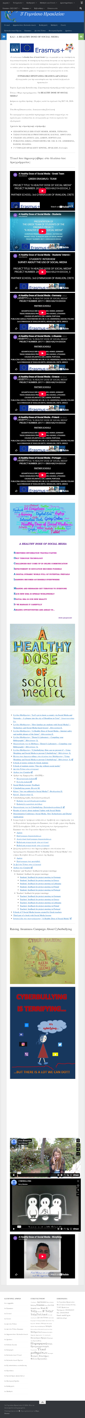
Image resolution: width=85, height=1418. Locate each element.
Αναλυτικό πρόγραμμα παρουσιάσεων (34, 839)
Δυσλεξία (51, 1318)
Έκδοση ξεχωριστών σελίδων (29, 804)
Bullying (33, 1305)
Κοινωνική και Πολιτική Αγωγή (39, 1329)
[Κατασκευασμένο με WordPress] (19, 1411)
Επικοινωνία (53, 8)
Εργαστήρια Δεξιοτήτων (15, 1376)
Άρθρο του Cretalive (22, 772)
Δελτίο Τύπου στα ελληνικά (26, 769)
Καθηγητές (31, 3)
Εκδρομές (10, 1350)
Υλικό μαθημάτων (39, 1351)
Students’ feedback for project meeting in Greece (39, 880)
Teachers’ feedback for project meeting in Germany (40, 896)
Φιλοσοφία (50, 1353)
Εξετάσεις (10, 1370)
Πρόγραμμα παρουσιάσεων (29, 835)
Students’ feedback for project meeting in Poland (39, 886)
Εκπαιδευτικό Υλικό (14, 1355)
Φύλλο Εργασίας (39, 1358)
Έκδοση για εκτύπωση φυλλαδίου (31, 800)
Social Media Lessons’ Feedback (26, 785)
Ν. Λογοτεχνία (47, 1335)
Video (38, 1308)
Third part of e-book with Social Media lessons (32, 915)
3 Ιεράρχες (33, 1302)
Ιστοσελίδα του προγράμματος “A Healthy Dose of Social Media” (41, 918)
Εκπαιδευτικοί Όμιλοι (12, 30)
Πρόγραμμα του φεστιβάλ (28, 861)
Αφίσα (19, 832)
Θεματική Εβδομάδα (40, 1326)
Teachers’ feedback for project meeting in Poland (39, 905)
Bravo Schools (50, 1302)
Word (43, 1308)
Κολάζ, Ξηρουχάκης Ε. (23, 794)
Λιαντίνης (49, 1329)
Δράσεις (68, 30)
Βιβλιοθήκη (38, 8)
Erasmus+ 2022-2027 (10, 8)
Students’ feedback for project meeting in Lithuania (40, 883)
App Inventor (41, 1302)
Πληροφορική (39, 1343)
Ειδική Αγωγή (11, 1344)
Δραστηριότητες (66, 3)
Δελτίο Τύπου (42, 1317)
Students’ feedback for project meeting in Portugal (40, 890)
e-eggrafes (10, 1303)
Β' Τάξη (46, 1311)
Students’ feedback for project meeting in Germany (40, 877)
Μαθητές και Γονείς (47, 3)
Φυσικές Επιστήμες (40, 1355)
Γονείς (63, 25)
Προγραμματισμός (40, 1346)
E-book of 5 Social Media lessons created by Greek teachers (37, 912)
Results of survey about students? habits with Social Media (37, 810)
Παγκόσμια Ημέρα (39, 1337)
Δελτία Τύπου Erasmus (14, 1329)
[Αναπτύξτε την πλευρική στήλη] (4, 36)
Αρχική (5, 3)
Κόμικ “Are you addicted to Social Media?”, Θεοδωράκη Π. (38, 791)
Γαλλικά (42, 1314)
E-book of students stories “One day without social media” (36, 766)
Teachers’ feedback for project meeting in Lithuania (40, 902)
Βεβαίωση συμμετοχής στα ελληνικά (33, 845)
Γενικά (7, 25)
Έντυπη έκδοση (23, 781)
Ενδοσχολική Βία (41, 1320)
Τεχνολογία (34, 1350)
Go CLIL (51, 1305)
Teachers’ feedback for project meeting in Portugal (40, 909)
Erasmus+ (25, 8)
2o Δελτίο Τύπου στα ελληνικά (27, 864)
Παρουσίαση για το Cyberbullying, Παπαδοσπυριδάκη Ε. (38, 807)
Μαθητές (54, 25)
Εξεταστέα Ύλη (50, 1320)
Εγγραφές (33, 1320)
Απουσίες (39, 1311)
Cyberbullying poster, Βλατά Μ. (26, 788)
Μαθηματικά (36, 1332)
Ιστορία (49, 1326)
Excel (46, 1305)
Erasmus (40, 1304)
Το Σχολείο (17, 3)
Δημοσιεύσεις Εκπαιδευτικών (24, 25)
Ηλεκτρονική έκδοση (26, 778)
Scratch (33, 1308)
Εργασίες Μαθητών (36, 1323)
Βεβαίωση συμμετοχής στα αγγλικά (32, 842)
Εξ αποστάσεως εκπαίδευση (16, 1365)
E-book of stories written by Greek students (30, 762)
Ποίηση (49, 1344)
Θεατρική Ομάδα (55, 30)
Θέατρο (43, 1323)
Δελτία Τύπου (40, 30)
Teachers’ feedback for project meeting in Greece (39, 899)
